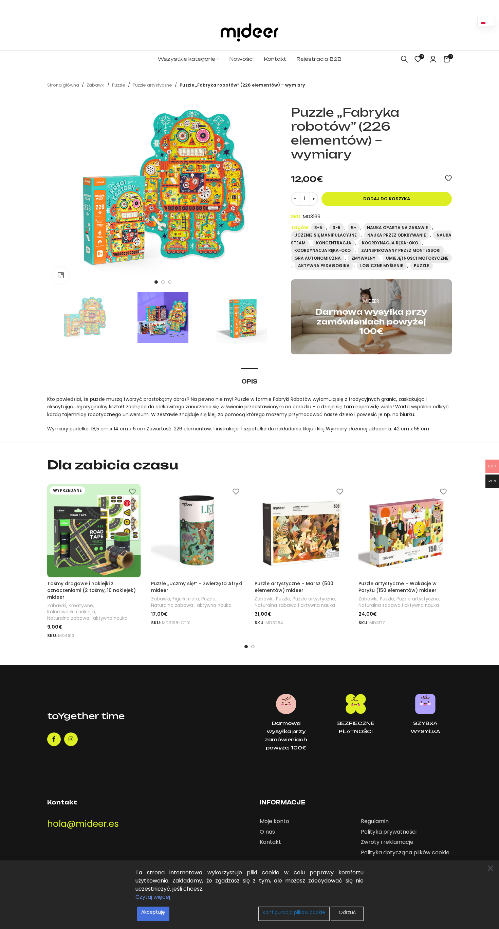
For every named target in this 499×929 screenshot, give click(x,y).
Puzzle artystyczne (152, 85)
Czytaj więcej (152, 897)
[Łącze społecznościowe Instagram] (71, 739)
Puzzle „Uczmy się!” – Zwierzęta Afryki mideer (196, 587)
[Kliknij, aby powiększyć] (60, 275)
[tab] (249, 378)
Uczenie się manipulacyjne (325, 235)
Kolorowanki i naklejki (71, 612)
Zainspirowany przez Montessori (401, 250)
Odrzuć (347, 912)
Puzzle (118, 85)
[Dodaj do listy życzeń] (448, 178)
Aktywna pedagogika (324, 265)
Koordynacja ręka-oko (390, 243)
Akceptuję (153, 912)
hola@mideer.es (83, 824)
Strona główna (63, 85)
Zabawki (96, 85)
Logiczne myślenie (381, 265)
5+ (353, 227)
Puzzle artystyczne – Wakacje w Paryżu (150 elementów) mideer (397, 587)
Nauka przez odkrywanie (396, 235)
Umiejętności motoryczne (417, 258)
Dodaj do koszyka (386, 199)
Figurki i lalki (185, 599)
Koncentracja (333, 243)
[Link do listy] (305, 821)
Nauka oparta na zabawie (397, 227)
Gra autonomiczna (317, 258)
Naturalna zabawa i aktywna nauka (87, 618)
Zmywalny (363, 258)
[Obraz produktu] (94, 531)
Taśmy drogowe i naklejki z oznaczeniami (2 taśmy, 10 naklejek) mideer (91, 590)
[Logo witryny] (249, 32)
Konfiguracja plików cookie (294, 912)
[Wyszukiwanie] (404, 59)
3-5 (318, 227)
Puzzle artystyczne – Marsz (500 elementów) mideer (294, 587)
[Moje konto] (433, 59)
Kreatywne (81, 606)
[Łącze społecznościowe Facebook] (54, 739)
